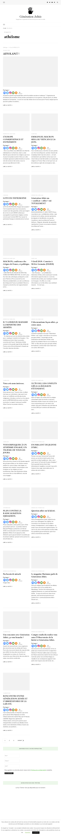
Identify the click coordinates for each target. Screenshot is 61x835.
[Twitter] (7, 93)
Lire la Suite (7, 105)
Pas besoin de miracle (12, 574)
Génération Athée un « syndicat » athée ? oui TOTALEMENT (41, 201)
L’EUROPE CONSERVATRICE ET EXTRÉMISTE (13, 139)
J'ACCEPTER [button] (36, 832)
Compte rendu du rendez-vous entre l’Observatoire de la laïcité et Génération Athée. (44, 637)
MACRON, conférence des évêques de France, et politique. (16, 262)
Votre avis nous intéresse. (13, 383)
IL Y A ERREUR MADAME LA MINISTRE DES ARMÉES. (15, 325)
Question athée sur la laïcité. (43, 510)
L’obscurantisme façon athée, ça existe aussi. (44, 323)
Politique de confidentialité (38, 770)
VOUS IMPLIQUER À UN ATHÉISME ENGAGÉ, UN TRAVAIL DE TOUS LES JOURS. (15, 448)
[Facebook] (4, 93)
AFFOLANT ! (11, 53)
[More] (16, 93)
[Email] (13, 93)
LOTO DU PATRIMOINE (14, 198)
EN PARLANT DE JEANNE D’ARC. (43, 446)
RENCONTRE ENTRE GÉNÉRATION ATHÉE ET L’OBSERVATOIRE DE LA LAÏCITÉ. (15, 699)
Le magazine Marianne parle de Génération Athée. (44, 575)
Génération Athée (31, 16)
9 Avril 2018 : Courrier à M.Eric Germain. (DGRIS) (42, 262)
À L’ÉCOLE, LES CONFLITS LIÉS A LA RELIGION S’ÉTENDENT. (44, 386)
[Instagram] (10, 93)
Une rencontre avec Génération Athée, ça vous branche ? (16, 636)
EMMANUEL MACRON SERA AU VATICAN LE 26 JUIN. (43, 139)
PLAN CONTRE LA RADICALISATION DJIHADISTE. (12, 513)
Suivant (20, 740)
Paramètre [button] (27, 832)
